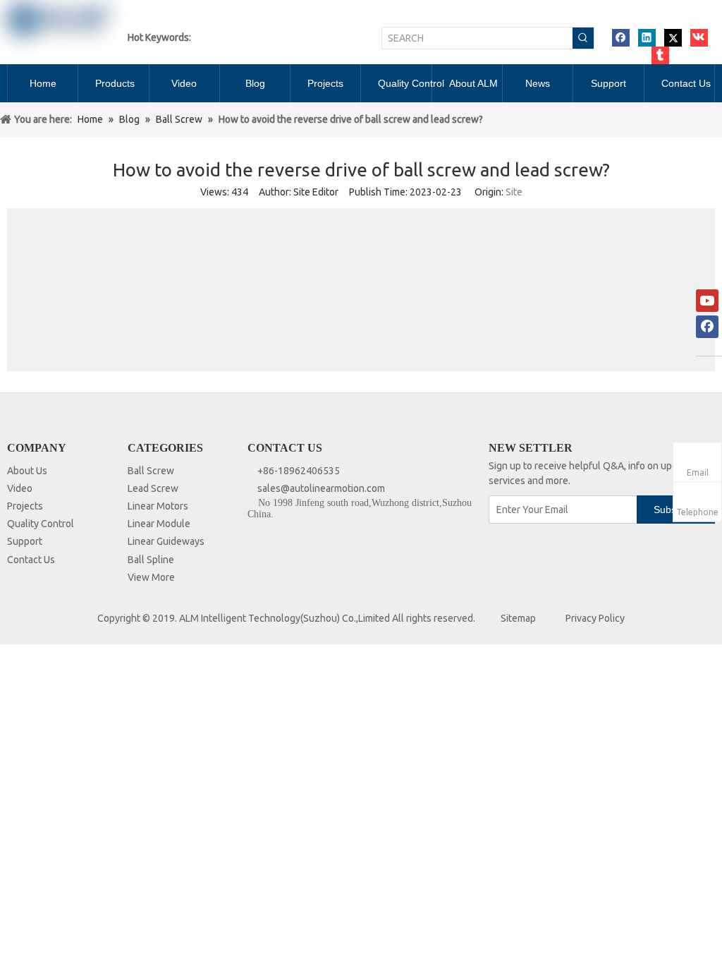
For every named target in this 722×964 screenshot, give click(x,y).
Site (514, 192)
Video (19, 488)
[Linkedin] (647, 38)
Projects (25, 506)
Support (24, 541)
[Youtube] (707, 300)
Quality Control (40, 523)
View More (151, 577)
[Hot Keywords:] (583, 38)
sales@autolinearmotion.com (321, 488)
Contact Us (31, 559)
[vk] (699, 38)
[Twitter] (673, 38)
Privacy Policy (595, 618)
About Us (27, 470)
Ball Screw (151, 470)
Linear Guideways (166, 541)
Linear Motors (158, 506)
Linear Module (159, 523)
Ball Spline (151, 559)
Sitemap (518, 618)
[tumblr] (660, 55)
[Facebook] (621, 38)
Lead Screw (153, 488)
